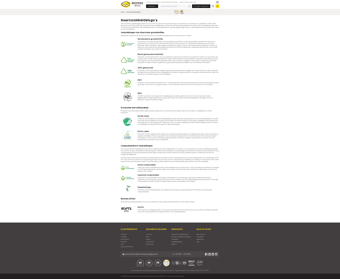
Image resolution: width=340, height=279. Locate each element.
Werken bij (149, 244)
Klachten (124, 242)
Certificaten (150, 242)
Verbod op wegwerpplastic (180, 234)
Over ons (149, 234)
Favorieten (200, 237)
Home (123, 12)
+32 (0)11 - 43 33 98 (182, 254)
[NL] (217, 2)
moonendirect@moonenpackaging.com (141, 254)
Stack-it (174, 244)
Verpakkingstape (176, 242)
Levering (123, 237)
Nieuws (148, 239)
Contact (123, 234)
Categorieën (151, 6)
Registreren (200, 239)
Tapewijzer (174, 239)
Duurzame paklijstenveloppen (181, 237)
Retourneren (125, 239)
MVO (147, 237)
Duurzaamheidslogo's (134, 12)
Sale (198, 242)
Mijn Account (201, 234)
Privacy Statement (127, 247)
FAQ (122, 244)
